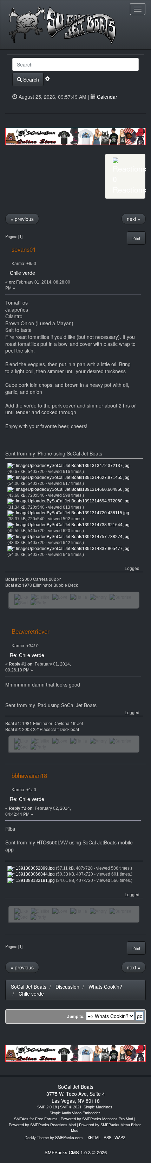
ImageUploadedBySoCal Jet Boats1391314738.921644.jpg (72, 524)
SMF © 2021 (70, 1107)
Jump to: (76, 1016)
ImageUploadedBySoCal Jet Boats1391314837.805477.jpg (72, 548)
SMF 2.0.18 (47, 1107)
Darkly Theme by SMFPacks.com (54, 1137)
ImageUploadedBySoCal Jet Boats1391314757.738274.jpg (72, 536)
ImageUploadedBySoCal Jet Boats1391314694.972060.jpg (72, 501)
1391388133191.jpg (35, 880)
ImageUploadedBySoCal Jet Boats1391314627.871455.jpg (72, 477)
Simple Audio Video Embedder (75, 1113)
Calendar (107, 96)
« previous (22, 218)
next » (133, 218)
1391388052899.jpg (35, 868)
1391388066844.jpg (35, 874)
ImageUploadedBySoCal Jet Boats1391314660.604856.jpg (72, 489)
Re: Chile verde (27, 655)
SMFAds (21, 1119)
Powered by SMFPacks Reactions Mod (42, 1125)
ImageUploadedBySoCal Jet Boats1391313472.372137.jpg (72, 465)
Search (30, 79)
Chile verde (22, 272)
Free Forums (46, 1119)
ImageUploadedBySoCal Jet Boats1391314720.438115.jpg (72, 512)
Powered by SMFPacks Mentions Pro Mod (97, 1119)
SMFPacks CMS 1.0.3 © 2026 (76, 1152)
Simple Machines (98, 1107)
